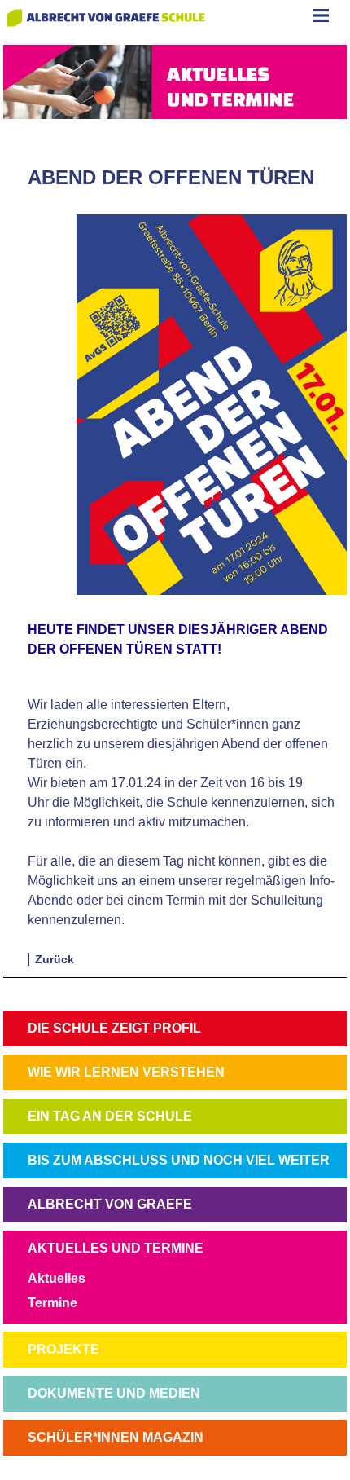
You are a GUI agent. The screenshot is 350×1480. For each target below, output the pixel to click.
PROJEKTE (63, 1349)
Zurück (54, 959)
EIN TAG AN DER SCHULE (110, 1116)
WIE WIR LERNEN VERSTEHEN (126, 1072)
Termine (52, 1303)
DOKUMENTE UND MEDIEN (114, 1393)
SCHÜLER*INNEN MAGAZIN (115, 1437)
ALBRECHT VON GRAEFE (110, 1204)
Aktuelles (56, 1278)
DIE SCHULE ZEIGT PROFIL (114, 1028)
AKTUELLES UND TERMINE (115, 1248)
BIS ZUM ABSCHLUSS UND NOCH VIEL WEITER (179, 1160)
